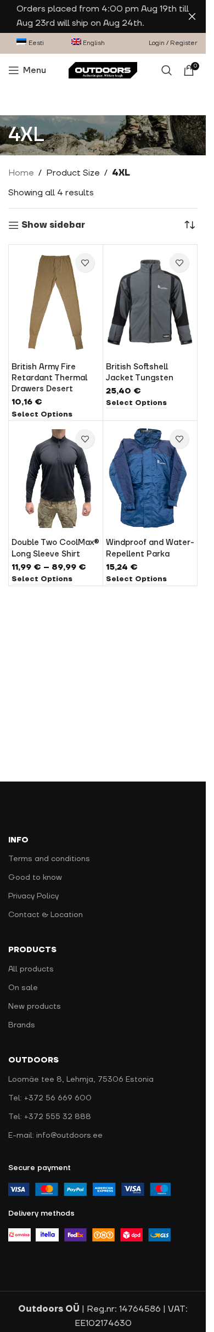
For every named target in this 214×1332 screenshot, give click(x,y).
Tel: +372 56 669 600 (50, 1098)
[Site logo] (103, 69)
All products (31, 969)
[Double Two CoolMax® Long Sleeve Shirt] (56, 478)
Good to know (35, 878)
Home (21, 172)
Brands (21, 1025)
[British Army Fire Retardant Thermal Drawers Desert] (56, 302)
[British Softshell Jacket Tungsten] (150, 302)
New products (34, 1006)
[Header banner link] (103, 16)
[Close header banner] (192, 16)
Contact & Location (45, 915)
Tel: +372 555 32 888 (49, 1117)
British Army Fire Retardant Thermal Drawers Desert (49, 378)
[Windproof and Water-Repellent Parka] (150, 478)
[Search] (167, 70)
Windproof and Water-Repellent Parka (150, 548)
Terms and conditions (49, 859)
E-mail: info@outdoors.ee (55, 1135)
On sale (23, 988)
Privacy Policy (33, 896)
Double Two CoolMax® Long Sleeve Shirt (55, 548)
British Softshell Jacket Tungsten (139, 372)
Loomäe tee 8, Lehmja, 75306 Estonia (81, 1079)
